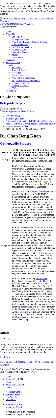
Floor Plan (16, 73)
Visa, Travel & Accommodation (25, 80)
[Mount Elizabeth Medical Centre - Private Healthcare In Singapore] (28, 21)
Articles (15, 55)
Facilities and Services (21, 47)
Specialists (10, 60)
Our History (16, 37)
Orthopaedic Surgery (12, 103)
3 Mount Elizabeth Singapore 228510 (17, 24)
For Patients (11, 397)
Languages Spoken (20, 83)
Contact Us (11, 91)
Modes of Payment (20, 85)
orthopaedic (37, 191)
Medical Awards (18, 49)
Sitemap (9, 387)
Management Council (21, 39)
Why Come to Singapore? (23, 78)
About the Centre (13, 392)
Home (8, 31)
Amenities (16, 67)
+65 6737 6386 (13, 116)
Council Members (19, 44)
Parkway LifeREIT (14, 379)
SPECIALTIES (13, 62)
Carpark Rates (17, 75)
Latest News (17, 57)
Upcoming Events (19, 52)
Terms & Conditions (15, 384)
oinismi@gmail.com (15, 118)
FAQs (14, 88)
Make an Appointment (10, 111)
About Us (10, 34)
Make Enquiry (27, 111)
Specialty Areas (13, 394)
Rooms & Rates (18, 70)
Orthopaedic (41, 278)
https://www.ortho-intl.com (18, 126)
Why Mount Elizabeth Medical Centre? (29, 42)
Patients (9, 65)
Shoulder (22, 309)
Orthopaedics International (30, 122)
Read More (5, 357)
